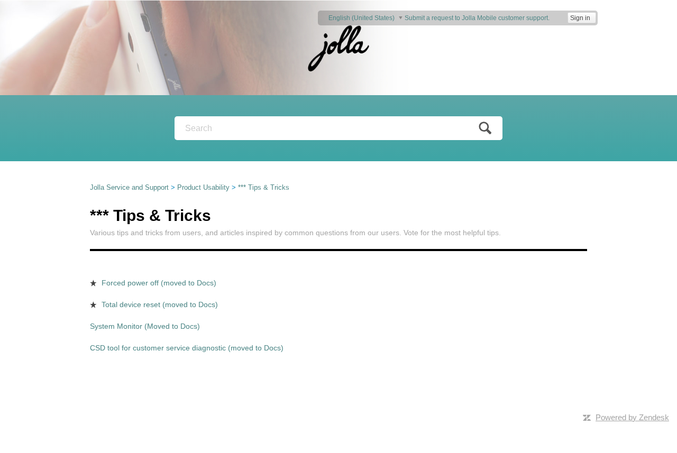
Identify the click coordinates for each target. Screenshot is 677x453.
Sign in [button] (580, 18)
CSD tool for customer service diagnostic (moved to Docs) (186, 348)
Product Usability (203, 187)
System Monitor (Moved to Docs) (145, 326)
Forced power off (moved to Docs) (159, 283)
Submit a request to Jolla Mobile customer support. (477, 18)
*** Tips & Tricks (263, 187)
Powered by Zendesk (632, 417)
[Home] (338, 47)
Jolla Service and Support (129, 187)
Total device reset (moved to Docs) (160, 304)
